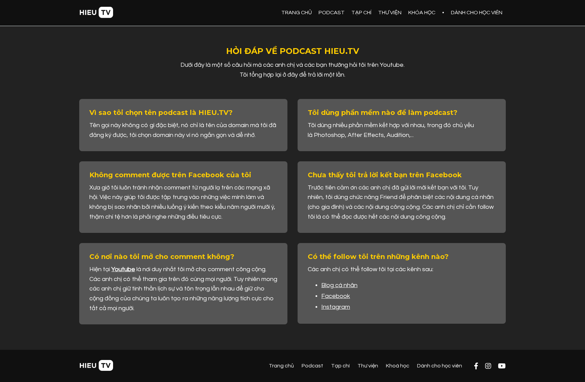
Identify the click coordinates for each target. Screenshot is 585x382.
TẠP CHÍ (361, 12)
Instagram (335, 307)
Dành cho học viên (439, 365)
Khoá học (397, 365)
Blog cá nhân (339, 285)
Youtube (123, 269)
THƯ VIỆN (390, 12)
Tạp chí (340, 365)
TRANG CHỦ (296, 12)
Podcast (312, 365)
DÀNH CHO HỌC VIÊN (476, 12)
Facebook (335, 296)
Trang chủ (281, 365)
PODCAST (332, 12)
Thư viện (368, 365)
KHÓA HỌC (421, 12)
